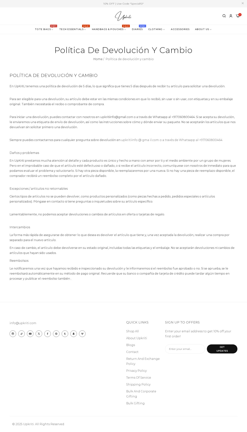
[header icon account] (230, 15)
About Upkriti (136, 338)
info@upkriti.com (23, 323)
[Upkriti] (123, 16)
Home (98, 59)
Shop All (132, 331)
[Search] (224, 15)
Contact (132, 352)
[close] (242, 4)
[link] (44, 29)
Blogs (130, 345)
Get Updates (222, 349)
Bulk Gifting (135, 403)
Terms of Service (138, 377)
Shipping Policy (138, 384)
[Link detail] (13, 333)
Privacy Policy (136, 370)
